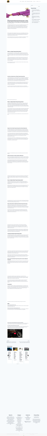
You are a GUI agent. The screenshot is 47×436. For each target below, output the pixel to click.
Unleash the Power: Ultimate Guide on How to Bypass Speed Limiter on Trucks (26, 355)
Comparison (18, 419)
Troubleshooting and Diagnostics (19, 430)
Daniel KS (9, 358)
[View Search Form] (39, 1)
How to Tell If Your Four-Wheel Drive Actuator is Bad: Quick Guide (15, 355)
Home (20, 1)
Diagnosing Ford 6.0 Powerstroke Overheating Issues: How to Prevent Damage (36, 17)
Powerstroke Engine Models (19, 427)
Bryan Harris (15, 359)
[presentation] (9, 349)
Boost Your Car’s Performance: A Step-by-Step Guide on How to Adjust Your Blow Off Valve (24, 342)
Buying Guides (18, 418)
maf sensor (18, 423)
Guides (25, 1)
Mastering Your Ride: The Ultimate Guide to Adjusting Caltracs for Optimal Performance (11, 342)
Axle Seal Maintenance (18, 417)
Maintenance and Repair (18, 424)
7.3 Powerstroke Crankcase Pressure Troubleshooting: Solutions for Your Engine (36, 14)
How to (8, 19)
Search (32, 5)
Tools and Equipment (18, 429)
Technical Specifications (18, 428)
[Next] (28, 355)
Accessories (23, 1)
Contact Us (37, 1)
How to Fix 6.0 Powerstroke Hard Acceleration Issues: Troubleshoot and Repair (36, 11)
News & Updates (19, 425)
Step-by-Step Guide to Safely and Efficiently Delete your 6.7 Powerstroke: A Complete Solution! (21, 356)
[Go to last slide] (8, 355)
